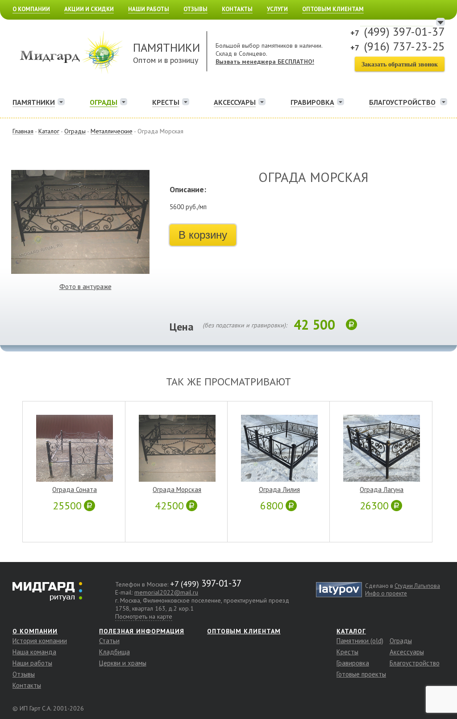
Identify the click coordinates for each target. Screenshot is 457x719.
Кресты (165, 102)
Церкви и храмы (122, 663)
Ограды (103, 102)
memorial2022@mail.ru (166, 592)
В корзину (203, 235)
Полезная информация (141, 631)
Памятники (33, 102)
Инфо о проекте (386, 593)
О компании (31, 9)
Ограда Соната (74, 489)
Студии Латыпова (417, 586)
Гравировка (312, 102)
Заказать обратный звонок (399, 64)
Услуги (277, 9)
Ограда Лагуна (381, 489)
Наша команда (34, 652)
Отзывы (195, 9)
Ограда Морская (177, 489)
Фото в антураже (85, 286)
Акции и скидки (89, 9)
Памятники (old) (360, 640)
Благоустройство (415, 663)
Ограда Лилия (279, 489)
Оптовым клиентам (333, 9)
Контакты (237, 9)
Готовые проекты (361, 674)
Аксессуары (235, 102)
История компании (39, 640)
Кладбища (114, 652)
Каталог (351, 631)
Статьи (109, 640)
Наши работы (148, 9)
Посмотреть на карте (143, 616)
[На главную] (70, 29)
